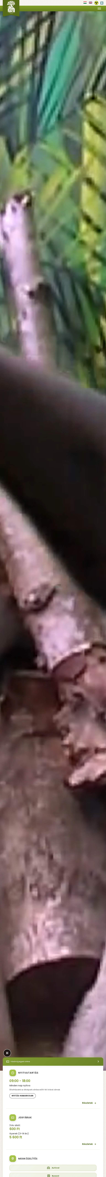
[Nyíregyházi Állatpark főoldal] (11, 8)
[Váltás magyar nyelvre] (85, 3)
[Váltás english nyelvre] (90, 3)
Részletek (87, 1102)
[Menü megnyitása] (99, 8)
